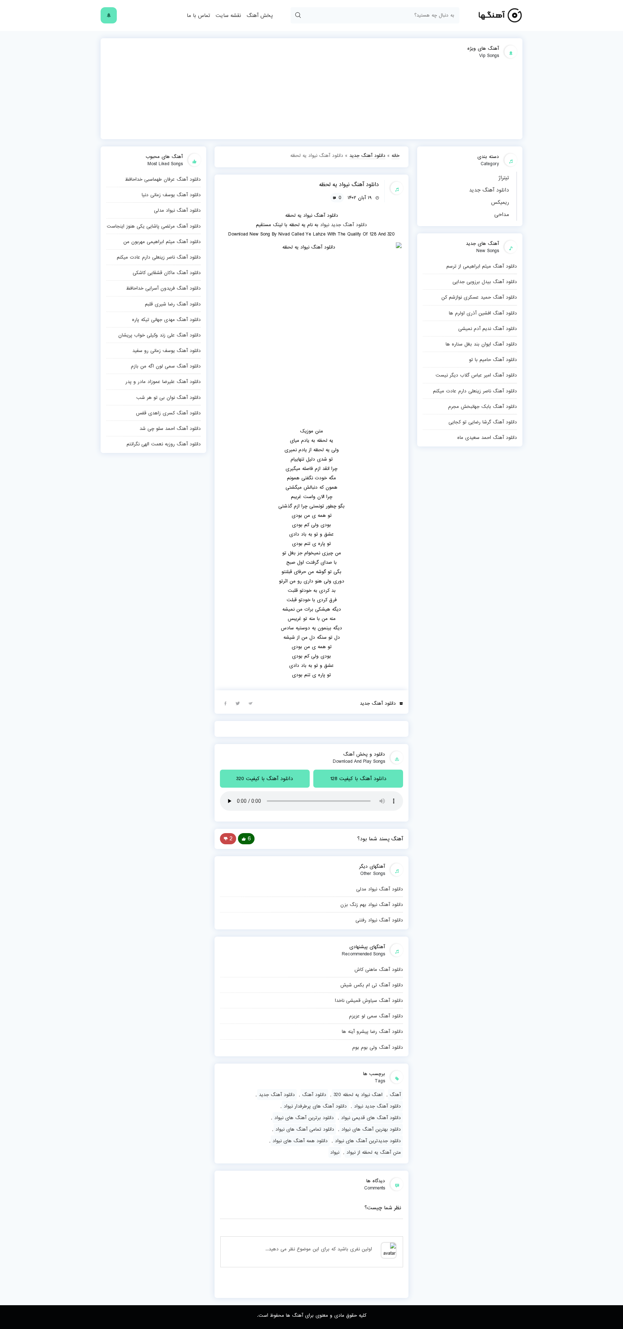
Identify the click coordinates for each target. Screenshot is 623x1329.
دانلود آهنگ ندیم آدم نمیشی (487, 328)
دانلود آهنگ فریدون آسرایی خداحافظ (163, 288)
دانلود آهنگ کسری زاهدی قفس (168, 413)
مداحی (501, 215)
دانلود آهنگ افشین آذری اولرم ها (483, 313)
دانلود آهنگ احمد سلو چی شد (170, 428)
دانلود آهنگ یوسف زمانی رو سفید (166, 350)
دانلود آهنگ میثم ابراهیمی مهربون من (162, 241)
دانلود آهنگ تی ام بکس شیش (371, 985)
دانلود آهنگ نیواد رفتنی (379, 920)
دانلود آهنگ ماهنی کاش (378, 969)
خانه (395, 155)
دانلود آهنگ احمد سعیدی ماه (487, 437)
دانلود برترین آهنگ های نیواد (304, 1117)
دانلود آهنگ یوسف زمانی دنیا (171, 194)
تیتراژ (503, 178)
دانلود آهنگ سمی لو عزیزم (376, 1016)
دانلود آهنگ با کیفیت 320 (264, 779)
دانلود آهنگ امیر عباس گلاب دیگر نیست (476, 375)
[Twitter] (238, 702)
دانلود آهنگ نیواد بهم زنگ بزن (371, 904)
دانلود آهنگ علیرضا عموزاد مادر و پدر (163, 381)
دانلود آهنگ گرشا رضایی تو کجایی (483, 422)
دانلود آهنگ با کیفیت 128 (358, 779)
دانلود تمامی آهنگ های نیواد (304, 1129)
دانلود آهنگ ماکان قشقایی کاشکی (167, 272)
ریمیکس (500, 202)
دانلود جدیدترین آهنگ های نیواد (368, 1140)
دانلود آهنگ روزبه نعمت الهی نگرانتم (164, 444)
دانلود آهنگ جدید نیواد (377, 1106)
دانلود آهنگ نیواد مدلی (379, 889)
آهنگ (395, 1094)
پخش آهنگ (260, 15)
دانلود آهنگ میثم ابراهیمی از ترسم (481, 266)
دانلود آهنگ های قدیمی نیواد (371, 1117)
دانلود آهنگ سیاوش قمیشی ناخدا (369, 1000)
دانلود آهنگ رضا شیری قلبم (173, 304)
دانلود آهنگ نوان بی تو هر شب (168, 397)
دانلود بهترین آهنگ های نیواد (371, 1129)
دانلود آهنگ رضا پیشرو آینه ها (372, 1031)
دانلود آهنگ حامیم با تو (493, 359)
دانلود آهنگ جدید (489, 190)
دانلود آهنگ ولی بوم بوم (377, 1047)
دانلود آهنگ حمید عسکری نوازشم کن (479, 297)
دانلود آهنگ (314, 1094)
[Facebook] (225, 702)
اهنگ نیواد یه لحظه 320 (358, 1094)
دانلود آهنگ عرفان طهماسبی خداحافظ (163, 179)
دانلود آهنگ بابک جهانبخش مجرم (482, 406)
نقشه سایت (228, 15)
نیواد (324, 224)
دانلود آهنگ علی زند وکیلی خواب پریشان (159, 335)
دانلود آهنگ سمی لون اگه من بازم (166, 366)
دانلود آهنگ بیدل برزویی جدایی (484, 281)
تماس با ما (198, 15)
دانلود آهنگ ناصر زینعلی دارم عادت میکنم (475, 391)
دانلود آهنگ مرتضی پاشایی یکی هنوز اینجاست (154, 226)
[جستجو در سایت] (298, 15)
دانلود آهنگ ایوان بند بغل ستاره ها (481, 344)
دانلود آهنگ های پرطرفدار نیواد (315, 1106)
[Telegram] (250, 702)
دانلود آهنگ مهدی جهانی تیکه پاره (166, 319)
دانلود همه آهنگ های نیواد (300, 1140)
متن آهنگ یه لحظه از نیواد (373, 1152)
